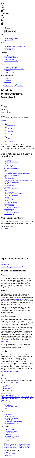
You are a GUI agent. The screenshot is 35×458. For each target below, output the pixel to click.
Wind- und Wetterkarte (11, 38)
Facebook (20, 86)
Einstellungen (11, 31)
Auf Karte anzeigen (9, 86)
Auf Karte (4, 120)
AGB (6, 78)
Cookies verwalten (9, 72)
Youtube (26, 447)
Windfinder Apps (9, 56)
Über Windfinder (9, 59)
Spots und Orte (8, 40)
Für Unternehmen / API (11, 61)
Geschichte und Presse (11, 57)
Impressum (7, 82)
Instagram (27, 446)
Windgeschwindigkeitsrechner (9, 371)
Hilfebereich (4, 341)
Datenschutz (8, 80)
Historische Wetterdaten (11, 67)
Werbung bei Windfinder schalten (14, 69)
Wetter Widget (8, 49)
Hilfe (8, 28)
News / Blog (8, 70)
